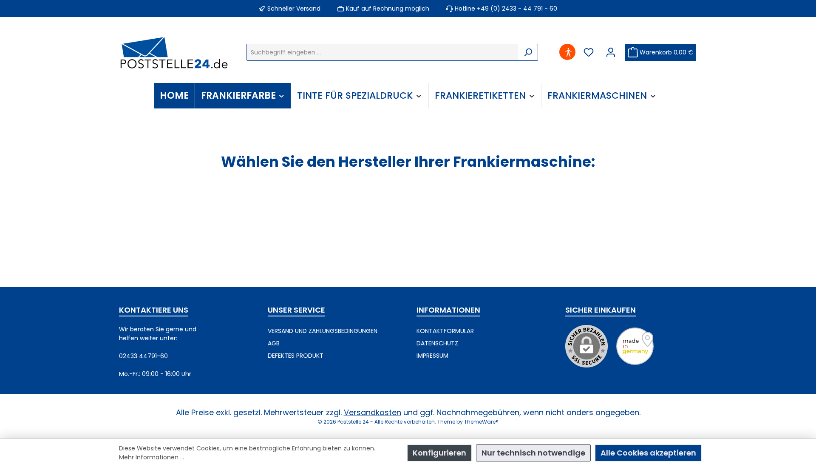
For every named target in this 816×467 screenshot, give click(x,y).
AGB (274, 343)
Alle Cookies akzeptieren (648, 452)
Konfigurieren (439, 452)
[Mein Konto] (611, 52)
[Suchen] (528, 52)
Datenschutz (437, 343)
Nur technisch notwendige (533, 452)
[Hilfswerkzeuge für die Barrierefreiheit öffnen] (568, 52)
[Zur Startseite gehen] (174, 52)
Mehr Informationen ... (151, 457)
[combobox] (382, 52)
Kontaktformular (445, 331)
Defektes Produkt (295, 355)
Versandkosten (372, 412)
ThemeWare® (481, 421)
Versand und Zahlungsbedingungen (322, 331)
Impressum (432, 355)
